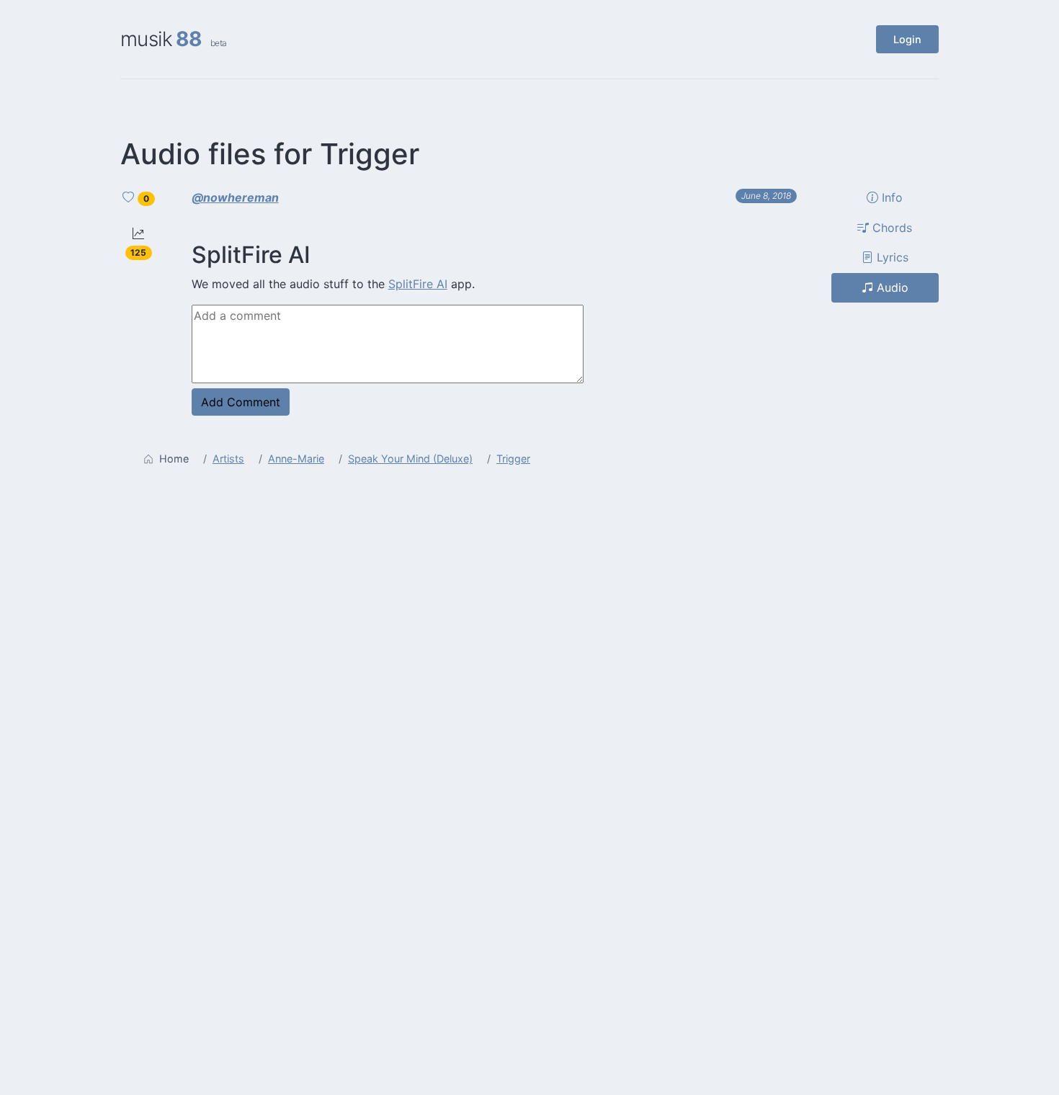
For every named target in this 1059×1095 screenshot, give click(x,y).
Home (174, 458)
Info (890, 197)
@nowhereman (235, 197)
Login (907, 39)
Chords (890, 227)
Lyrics (890, 257)
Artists (228, 458)
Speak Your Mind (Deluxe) (410, 458)
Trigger (513, 458)
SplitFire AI (417, 284)
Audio (890, 287)
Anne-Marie (296, 458)
